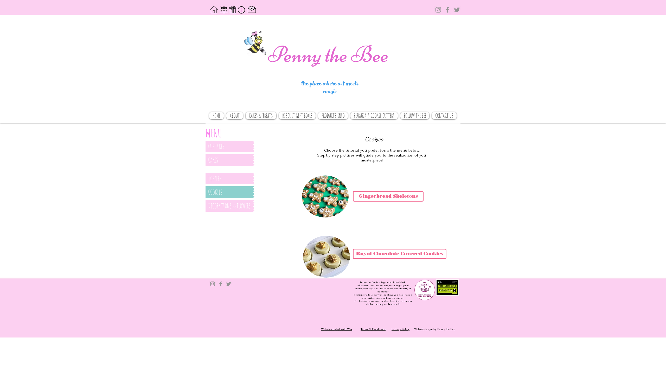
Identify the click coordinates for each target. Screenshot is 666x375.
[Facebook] (447, 10)
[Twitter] (457, 10)
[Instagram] (438, 10)
